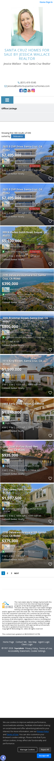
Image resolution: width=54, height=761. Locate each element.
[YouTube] (29, 90)
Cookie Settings (38, 651)
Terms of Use (45, 648)
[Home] (27, 26)
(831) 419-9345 (28, 82)
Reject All (45, 749)
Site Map (32, 642)
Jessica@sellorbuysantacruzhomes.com (28, 86)
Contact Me (21, 642)
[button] (3, 757)
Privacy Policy (31, 648)
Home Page (8, 642)
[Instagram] (33, 90)
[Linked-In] (25, 90)
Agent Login (44, 642)
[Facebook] (21, 90)
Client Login (27, 644)
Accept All (44, 755)
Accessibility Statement (19, 651)
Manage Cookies (27, 749)
